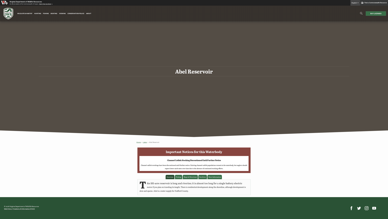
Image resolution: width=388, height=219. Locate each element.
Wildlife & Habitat (24, 13)
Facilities (202, 177)
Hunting (37, 13)
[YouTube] (374, 208)
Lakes (145, 142)
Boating (54, 13)
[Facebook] (351, 208)
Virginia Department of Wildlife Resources (26, 2)
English (355, 3)
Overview (170, 177)
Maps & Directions (190, 177)
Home (138, 142)
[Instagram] (366, 208)
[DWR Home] (8, 13)
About (88, 13)
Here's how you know (45, 4)
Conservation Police (75, 13)
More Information (214, 177)
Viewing (62, 13)
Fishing (46, 13)
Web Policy (8, 209)
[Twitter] (359, 208)
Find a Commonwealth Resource (375, 2)
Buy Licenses (375, 13)
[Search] (361, 14)
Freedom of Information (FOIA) (24, 209)
